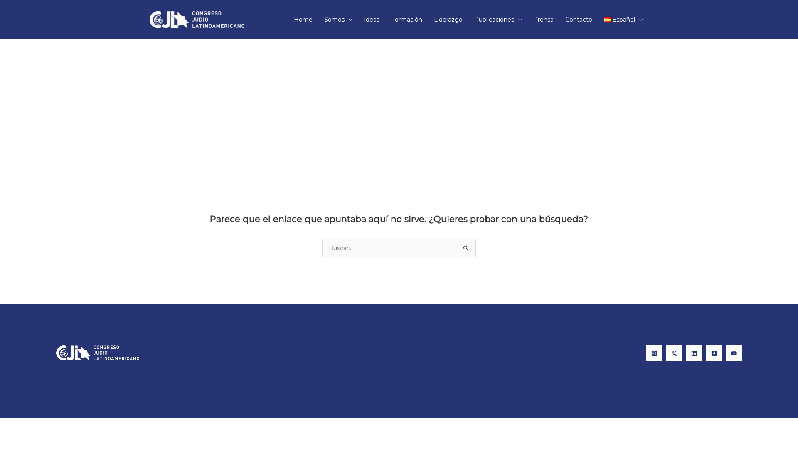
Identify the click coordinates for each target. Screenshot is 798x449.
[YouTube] (734, 353)
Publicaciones (494, 19)
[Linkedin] (694, 353)
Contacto (578, 19)
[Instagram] (654, 353)
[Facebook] (714, 353)
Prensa (543, 19)
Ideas (371, 19)
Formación (406, 19)
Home (303, 19)
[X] (674, 353)
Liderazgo (448, 19)
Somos (334, 19)
